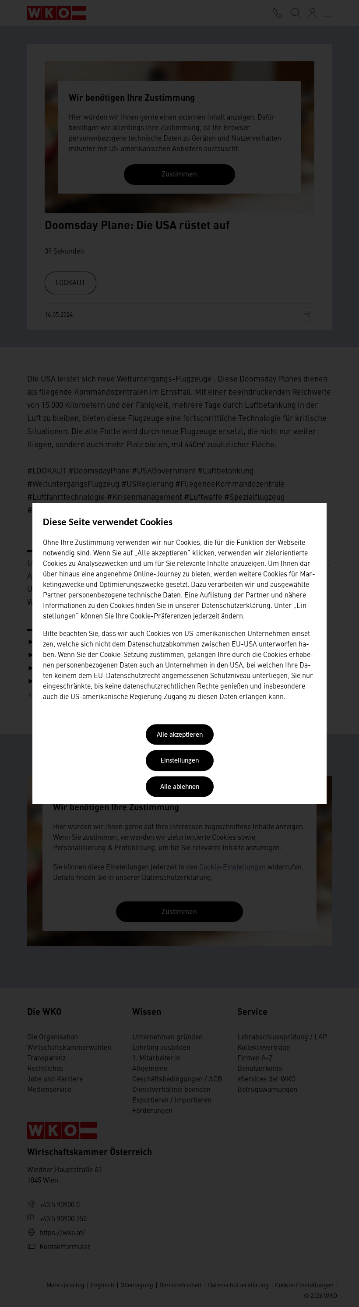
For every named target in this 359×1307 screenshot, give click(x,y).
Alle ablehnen (179, 787)
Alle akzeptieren (180, 734)
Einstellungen (180, 761)
